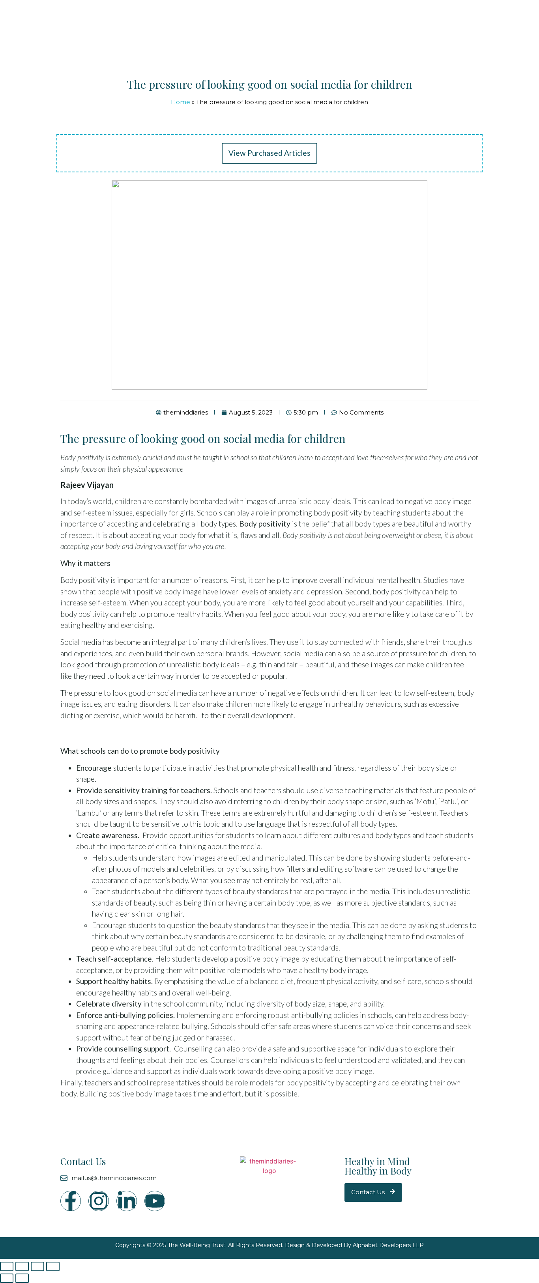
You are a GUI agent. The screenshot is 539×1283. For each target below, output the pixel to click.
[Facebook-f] (70, 1201)
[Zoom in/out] (53, 1266)
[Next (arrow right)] (22, 1278)
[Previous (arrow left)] (6, 1278)
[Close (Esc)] (6, 1266)
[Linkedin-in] (126, 1201)
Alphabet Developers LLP (388, 1245)
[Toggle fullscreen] (37, 1266)
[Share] (22, 1266)
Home (180, 102)
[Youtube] (154, 1201)
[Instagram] (98, 1201)
